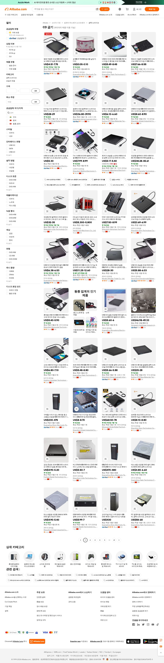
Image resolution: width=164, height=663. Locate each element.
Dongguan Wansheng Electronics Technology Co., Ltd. (114, 170)
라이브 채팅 (104, 602)
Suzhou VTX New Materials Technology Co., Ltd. (114, 121)
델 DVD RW (136, 575)
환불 (102, 611)
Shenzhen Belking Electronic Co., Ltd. (85, 171)
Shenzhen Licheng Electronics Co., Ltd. (56, 71)
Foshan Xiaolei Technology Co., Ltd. (143, 71)
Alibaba (45, 23)
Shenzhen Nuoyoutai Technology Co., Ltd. (56, 327)
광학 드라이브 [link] (94, 23)
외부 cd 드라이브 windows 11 (96, 185)
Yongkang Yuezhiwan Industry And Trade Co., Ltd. (143, 325)
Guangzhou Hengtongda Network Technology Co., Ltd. (56, 280)
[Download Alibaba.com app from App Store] (133, 641)
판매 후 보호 (41, 611)
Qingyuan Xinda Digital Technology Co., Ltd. (56, 121)
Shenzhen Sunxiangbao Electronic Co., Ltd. (56, 166)
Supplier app (75, 641)
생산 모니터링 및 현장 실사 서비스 (49, 615)
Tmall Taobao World (70, 652)
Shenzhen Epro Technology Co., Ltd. (143, 230)
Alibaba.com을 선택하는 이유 (15, 597)
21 (114, 540)
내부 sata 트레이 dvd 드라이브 (77, 179)
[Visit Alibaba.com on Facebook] (133, 624)
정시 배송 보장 (42, 606)
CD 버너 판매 (82, 575)
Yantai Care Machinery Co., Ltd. (84, 230)
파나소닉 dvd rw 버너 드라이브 (20, 580)
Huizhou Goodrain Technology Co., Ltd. (56, 380)
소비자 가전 (56, 23)
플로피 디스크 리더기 (127, 580)
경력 (6, 611)
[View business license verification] (104, 659)
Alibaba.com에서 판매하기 (142, 597)
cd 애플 (31, 575)
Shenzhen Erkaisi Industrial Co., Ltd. (143, 121)
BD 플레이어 (76, 185)
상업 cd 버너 (116, 179)
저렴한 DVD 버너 (132, 179)
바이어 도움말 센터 (107, 597)
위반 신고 (103, 620)
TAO (100, 652)
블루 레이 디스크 (71, 580)
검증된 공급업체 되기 (140, 611)
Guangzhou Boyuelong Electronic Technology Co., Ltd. (114, 330)
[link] (161, 640)
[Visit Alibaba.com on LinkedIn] (138, 624)
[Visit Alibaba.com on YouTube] (152, 624)
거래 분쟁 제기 (105, 606)
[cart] (127, 9)
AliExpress (48, 652)
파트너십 (135, 615)
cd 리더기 (144, 580)
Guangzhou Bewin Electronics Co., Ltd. (85, 277)
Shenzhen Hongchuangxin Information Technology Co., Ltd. (85, 119)
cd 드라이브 (110, 580)
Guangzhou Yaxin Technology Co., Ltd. (114, 74)
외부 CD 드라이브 (47, 575)
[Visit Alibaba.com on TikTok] (157, 624)
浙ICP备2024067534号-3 (143, 659)
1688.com (57, 652)
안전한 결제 (41, 597)
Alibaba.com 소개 (11, 592)
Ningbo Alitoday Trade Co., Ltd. (113, 279)
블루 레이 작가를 (99, 179)
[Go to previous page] (80, 540)
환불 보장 (40, 602)
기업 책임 (8, 606)
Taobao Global (92, 652)
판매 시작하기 (137, 602)
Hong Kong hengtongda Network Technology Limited (143, 279)
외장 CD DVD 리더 (65, 575)
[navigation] (23, 281)
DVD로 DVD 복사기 (16, 575)
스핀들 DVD (121, 575)
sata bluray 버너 (118, 185)
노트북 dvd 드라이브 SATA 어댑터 (48, 580)
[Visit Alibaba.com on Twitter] (143, 624)
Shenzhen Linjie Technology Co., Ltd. (56, 229)
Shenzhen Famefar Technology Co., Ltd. (143, 171)
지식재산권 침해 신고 (108, 615)
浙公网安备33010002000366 (121, 659)
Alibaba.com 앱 (96, 641)
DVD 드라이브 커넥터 (53, 179)
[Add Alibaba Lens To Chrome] (37, 641)
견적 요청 (72, 602)
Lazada (82, 652)
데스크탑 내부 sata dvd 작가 (56, 185)
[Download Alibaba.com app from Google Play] (151, 641)
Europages (117, 652)
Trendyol (107, 652)
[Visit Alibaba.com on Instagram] (148, 624)
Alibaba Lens (18, 641)
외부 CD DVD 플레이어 (138, 185)
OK (35, 91)
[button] (97, 9)
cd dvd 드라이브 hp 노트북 (102, 575)
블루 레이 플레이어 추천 (91, 580)
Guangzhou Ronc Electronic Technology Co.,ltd (85, 74)
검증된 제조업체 (74, 597)
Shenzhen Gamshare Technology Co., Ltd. (114, 229)
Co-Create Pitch (11, 602)
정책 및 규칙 (41, 620)
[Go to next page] (119, 540)
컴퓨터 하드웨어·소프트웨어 (74, 23)
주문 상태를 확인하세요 (141, 606)
